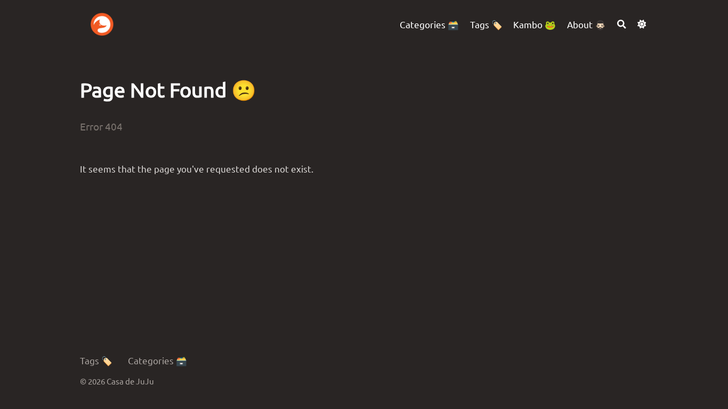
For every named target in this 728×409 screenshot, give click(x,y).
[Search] (621, 24)
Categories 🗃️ (157, 360)
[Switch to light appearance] (641, 24)
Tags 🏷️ (96, 360)
